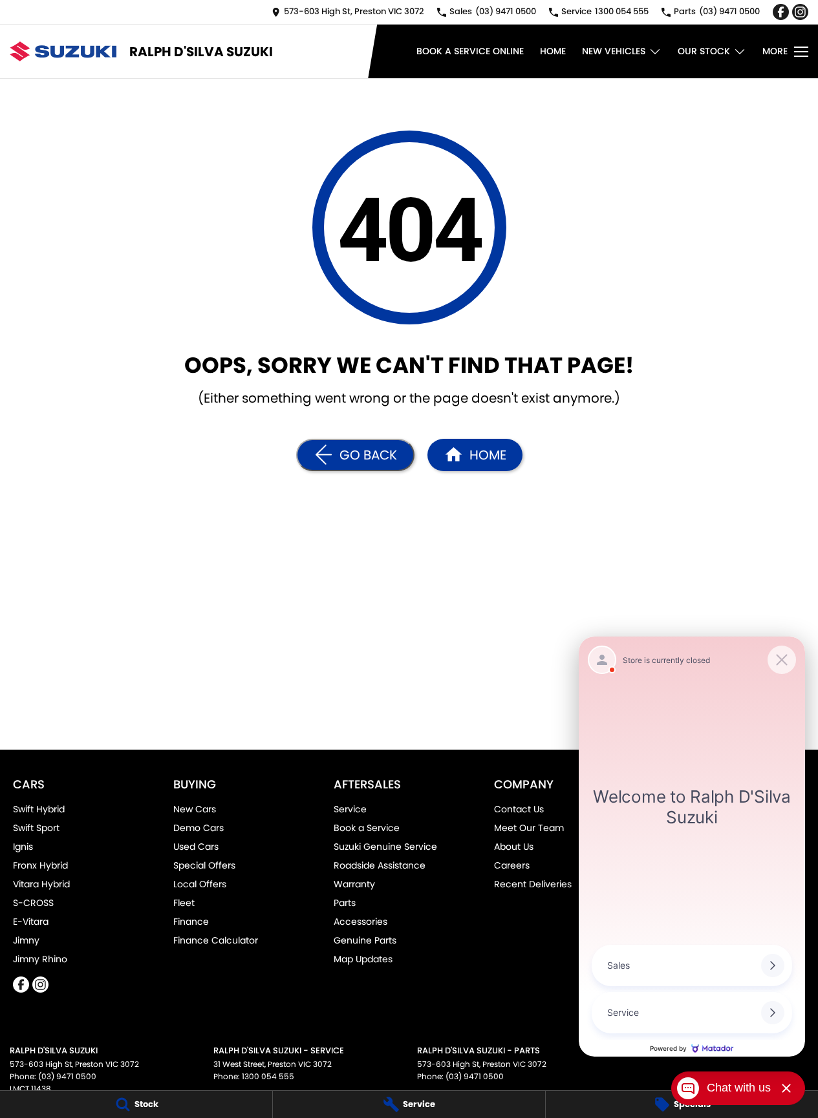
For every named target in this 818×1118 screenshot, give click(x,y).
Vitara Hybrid (41, 884)
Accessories (360, 921)
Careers (512, 865)
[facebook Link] (781, 12)
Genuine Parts (365, 940)
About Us (513, 846)
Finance (191, 921)
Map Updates (363, 959)
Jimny (26, 940)
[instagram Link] (800, 12)
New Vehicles (613, 51)
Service (350, 809)
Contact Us (519, 809)
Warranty (354, 884)
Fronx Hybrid (40, 865)
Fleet (184, 902)
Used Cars (196, 846)
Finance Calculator (215, 940)
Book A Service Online (470, 51)
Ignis (23, 846)
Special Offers (204, 865)
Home (553, 51)
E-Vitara (30, 921)
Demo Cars (198, 827)
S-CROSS (33, 902)
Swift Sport (36, 827)
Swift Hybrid (39, 809)
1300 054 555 (268, 1076)
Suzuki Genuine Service (385, 846)
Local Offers (199, 884)
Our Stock (704, 51)
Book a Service (367, 827)
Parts (345, 902)
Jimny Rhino (40, 959)
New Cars (194, 809)
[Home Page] (63, 51)
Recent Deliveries (533, 884)
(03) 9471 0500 (67, 1076)
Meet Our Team (529, 827)
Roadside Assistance (379, 865)
